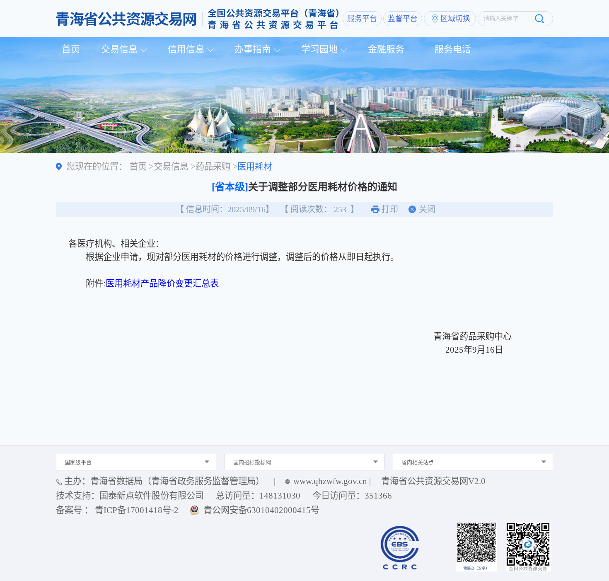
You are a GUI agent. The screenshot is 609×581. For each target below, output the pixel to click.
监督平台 (403, 19)
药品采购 (213, 167)
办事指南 (252, 49)
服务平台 (362, 19)
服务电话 (453, 49)
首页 (71, 49)
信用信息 (186, 49)
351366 (378, 496)
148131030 (279, 496)
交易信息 (119, 49)
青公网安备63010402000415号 (261, 510)
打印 (390, 209)
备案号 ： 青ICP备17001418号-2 (117, 510)
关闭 (427, 209)
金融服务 (386, 49)
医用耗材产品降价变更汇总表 (162, 283)
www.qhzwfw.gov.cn (330, 481)
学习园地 (319, 49)
